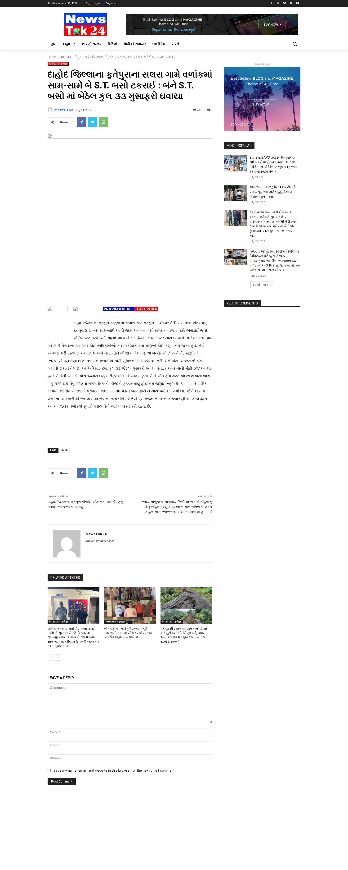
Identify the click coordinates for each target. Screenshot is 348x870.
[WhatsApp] (103, 122)
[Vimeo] (291, 3)
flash (64, 450)
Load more (260, 285)
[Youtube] (297, 3)
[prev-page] (51, 657)
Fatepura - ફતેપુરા (70, 57)
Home (52, 57)
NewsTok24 (65, 109)
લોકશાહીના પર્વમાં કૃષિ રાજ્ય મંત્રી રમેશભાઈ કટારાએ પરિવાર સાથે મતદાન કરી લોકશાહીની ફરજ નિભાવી (128, 633)
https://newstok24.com (100, 540)
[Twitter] (284, 3)
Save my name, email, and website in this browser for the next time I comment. (114, 770)
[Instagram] (278, 3)
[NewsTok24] (51, 109)
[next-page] (58, 657)
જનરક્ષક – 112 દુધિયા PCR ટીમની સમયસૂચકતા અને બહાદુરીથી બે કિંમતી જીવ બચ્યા (273, 191)
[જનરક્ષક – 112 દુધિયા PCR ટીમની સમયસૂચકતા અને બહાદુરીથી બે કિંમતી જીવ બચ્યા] (235, 193)
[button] (294, 44)
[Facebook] (271, 3)
